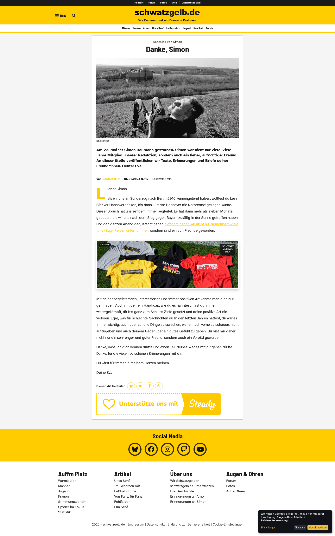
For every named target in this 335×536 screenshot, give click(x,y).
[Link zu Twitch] (183, 449)
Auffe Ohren (235, 491)
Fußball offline (125, 491)
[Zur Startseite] (167, 13)
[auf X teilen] (140, 386)
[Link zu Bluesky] (135, 449)
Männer (126, 28)
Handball (198, 28)
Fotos (163, 2)
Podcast (139, 2)
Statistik (64, 512)
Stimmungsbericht (72, 502)
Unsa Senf (158, 28)
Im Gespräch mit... (128, 486)
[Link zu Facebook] (151, 449)
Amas (146, 28)
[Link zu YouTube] (200, 449)
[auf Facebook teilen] (150, 386)
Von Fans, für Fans (128, 496)
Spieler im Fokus (71, 507)
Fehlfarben (122, 502)
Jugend (187, 28)
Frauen (137, 28)
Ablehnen (300, 527)
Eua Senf (121, 507)
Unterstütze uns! (191, 2)
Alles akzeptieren (317, 527)
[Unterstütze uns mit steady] (167, 404)
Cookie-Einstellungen (228, 524)
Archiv (209, 28)
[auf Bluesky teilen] (131, 386)
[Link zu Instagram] (167, 449)
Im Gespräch (173, 28)
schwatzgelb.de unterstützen (192, 486)
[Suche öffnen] (73, 16)
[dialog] (295, 521)
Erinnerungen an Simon (188, 502)
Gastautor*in (111, 179)
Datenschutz (156, 524)
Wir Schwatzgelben (184, 481)
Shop (174, 2)
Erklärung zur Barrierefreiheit (189, 524)
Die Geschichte (182, 491)
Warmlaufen (67, 481)
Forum (152, 2)
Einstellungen (268, 527)
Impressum (136, 524)
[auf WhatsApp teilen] (159, 386)
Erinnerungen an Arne (187, 496)
